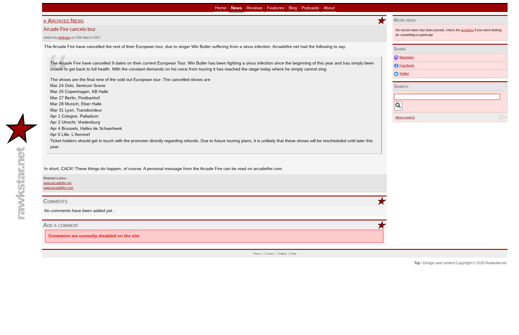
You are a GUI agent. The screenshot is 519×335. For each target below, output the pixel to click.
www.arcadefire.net (57, 183)
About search (405, 117)
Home (220, 8)
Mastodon (406, 57)
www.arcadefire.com (58, 188)
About (329, 8)
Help (293, 253)
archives (467, 30)
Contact (270, 253)
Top (417, 263)
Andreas (64, 37)
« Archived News (63, 20)
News (236, 8)
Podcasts (310, 8)
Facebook (406, 65)
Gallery (282, 253)
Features (275, 8)
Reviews (255, 8)
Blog (293, 8)
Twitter (404, 73)
